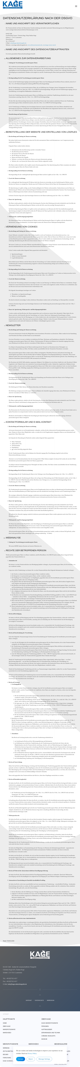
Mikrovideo (7, 1032)
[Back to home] (12, 6)
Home (5, 1023)
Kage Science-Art (9, 1061)
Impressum (50, 1000)
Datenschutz (39, 1000)
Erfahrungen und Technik (50, 1032)
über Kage (6, 1026)
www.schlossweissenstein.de (34, 45)
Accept (20, 1059)
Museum (44, 1039)
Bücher (5, 1054)
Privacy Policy (32, 1053)
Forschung (7, 1057)
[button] (76, 6)
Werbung (6, 1048)
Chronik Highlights (48, 1036)
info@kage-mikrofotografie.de (18, 43)
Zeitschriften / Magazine (12, 1051)
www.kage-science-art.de (49, 45)
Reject (31, 1059)
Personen (45, 1026)
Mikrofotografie (9, 1029)
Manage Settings (44, 1059)
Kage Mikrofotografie (49, 1023)
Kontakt (29, 1000)
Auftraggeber (46, 1029)
